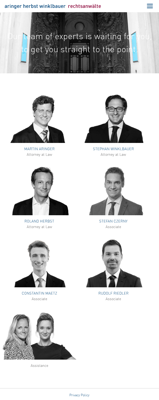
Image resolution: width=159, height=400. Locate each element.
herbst (30, 6)
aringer (13, 6)
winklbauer (52, 6)
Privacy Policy (79, 395)
